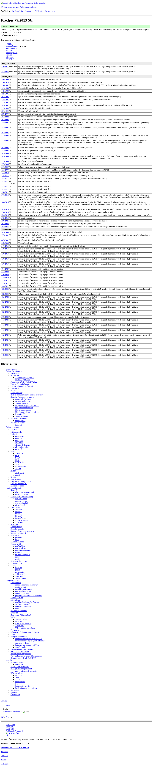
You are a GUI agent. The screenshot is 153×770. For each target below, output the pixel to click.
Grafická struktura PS (19, 484)
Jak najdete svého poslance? (21, 669)
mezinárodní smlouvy (23, 550)
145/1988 (5, 91)
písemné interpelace (22, 555)
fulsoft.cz (9, 57)
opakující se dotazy (22, 643)
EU (16, 684)
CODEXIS (10, 59)
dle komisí (19, 443)
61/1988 (5, 88)
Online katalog (20, 421)
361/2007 (5, 167)
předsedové (19, 473)
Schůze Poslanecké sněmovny (22, 497)
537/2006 (5, 164)
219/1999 (5, 108)
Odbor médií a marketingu (25, 628)
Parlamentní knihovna (19, 418)
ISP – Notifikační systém (20, 652)
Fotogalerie (15, 630)
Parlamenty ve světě (22, 686)
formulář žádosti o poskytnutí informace (30, 641)
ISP (2, 717)
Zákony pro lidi (11, 53)
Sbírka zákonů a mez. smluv (45, 11)
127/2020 (5, 272)
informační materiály (23, 606)
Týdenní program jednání (24, 378)
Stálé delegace (16, 479)
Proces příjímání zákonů (20, 384)
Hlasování (14, 525)
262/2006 (5, 153)
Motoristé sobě (20, 466)
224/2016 (5, 215)
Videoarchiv (20, 522)
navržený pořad (21, 501)
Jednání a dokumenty (25, 11)
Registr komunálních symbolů (22, 649)
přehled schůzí (20, 505)
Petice (13, 634)
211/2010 (5, 173)
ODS (17, 456)
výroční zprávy (21, 647)
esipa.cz (9, 55)
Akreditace (19, 626)
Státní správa (20, 682)
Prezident (18, 675)
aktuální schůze (21, 499)
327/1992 (5, 235)
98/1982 (5, 85)
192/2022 (5, 294)
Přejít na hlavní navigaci (10, 7)
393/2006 (5, 161)
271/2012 (5, 195)
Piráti (17, 460)
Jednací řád (15, 390)
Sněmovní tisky (16, 544)
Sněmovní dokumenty (19, 561)
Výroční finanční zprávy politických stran (26, 656)
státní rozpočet (20, 576)
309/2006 (5, 156)
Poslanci (14, 434)
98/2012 (5, 192)
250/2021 (5, 221)
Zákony (13, 565)
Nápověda (14, 692)
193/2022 (5, 224)
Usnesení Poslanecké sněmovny (23, 531)
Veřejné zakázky (21, 403)
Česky (8, 705)
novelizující (19, 572)
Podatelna (19, 664)
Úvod (14, 11)
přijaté (17, 570)
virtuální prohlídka (22, 593)
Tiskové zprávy (21, 619)
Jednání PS (15, 375)
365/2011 (5, 178)
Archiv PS (14, 613)
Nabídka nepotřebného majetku (27, 412)
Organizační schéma (23, 399)
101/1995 (5, 97)
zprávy (17, 557)
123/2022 (5, 289)
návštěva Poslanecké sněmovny (27, 602)
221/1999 (5, 111)
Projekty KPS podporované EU (27, 406)
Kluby (13, 451)
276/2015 (5, 212)
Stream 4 (18, 516)
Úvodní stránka (11, 369)
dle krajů (18, 449)
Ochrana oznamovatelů (24, 408)
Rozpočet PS (20, 414)
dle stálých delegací (22, 445)
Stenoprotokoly (16, 527)
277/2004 (5, 140)
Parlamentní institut (18, 423)
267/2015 (5, 209)
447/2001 (5, 240)
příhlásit (8, 717)
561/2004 (5, 148)
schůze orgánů (20, 587)
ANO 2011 (19, 454)
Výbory (13, 471)
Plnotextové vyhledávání (12, 712)
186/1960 (5, 79)
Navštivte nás (16, 583)
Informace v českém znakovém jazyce (25, 632)
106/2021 (5, 286)
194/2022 (5, 227)
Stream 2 (18, 512)
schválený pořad (21, 503)
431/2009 (5, 170)
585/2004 (5, 150)
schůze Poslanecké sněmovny (26, 585)
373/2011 (5, 181)
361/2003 (5, 133)
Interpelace (15, 535)
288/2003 (5, 122)
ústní (17, 540)
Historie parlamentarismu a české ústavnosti (27, 395)
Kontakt (9, 660)
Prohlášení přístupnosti (14, 731)
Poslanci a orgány (12, 427)
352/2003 (5, 128)
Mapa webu (15, 690)
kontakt (18, 608)
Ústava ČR (15, 388)
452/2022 (5, 72)
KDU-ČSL (19, 462)
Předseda (14, 429)
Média (13, 617)
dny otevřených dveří (23, 591)
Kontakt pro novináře (23, 624)
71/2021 (5, 283)
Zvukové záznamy (22, 520)
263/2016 (5, 218)
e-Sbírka (9, 44)
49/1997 (5, 105)
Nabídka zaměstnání (23, 410)
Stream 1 (18, 509)
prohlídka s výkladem (23, 589)
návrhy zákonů (21, 548)
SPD (17, 464)
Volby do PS (15, 373)
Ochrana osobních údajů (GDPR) (23, 658)
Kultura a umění (17, 598)
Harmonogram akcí (22, 380)
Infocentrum (15, 600)
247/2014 (5, 246)
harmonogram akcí (22, 494)
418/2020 (5, 277)
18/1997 (5, 100)
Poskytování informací (23, 401)
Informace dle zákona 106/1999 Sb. (15, 748)
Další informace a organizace (26, 688)
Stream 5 (18, 518)
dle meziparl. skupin (22, 447)
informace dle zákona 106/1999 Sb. (28, 639)
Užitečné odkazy (17, 673)
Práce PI (18, 425)
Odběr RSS (10, 729)
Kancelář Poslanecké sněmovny (23, 397)
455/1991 (5, 94)
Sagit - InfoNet (11, 48)
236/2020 (5, 275)
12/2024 (5, 335)
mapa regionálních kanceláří (25, 671)
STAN (17, 458)
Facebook (4, 756)
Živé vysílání (15, 507)
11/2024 (6, 320)
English (4, 701)
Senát (17, 677)
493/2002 (5, 120)
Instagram (4, 764)
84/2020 (5, 269)
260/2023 (5, 317)
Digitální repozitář (17, 529)
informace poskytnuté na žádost (27, 645)
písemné (18, 537)
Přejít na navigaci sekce (28, 7)
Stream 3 (18, 514)
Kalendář (14, 490)
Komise (13, 477)
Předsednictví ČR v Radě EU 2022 (24, 382)
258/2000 (5, 114)
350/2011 (5, 176)
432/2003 (5, 135)
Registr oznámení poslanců (21, 481)
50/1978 (5, 82)
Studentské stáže (21, 416)
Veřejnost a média (12, 581)
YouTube (4, 752)
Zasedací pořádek (17, 486)
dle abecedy (19, 436)
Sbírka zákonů (11, 46)
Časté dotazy (15, 695)
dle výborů (19, 441)
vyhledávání (20, 574)
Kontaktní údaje (17, 662)
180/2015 (5, 202)
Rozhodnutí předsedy (19, 533)
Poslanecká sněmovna (14, 371)
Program (18, 621)
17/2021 (5, 280)
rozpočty (18, 553)
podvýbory (19, 475)
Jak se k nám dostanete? (20, 667)
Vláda (17, 680)
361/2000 (5, 117)
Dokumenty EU (17, 563)
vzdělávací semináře (22, 604)
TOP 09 (18, 469)
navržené (18, 568)
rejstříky (18, 559)
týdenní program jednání (24, 492)
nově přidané (20, 546)
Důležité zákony (17, 393)
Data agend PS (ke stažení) (21, 615)
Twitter (3, 760)
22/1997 (5, 102)
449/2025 (5, 340)
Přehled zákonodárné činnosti (22, 386)
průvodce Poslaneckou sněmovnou (28, 596)
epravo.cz (9, 51)
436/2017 (5, 67)
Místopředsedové (17, 432)
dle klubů (18, 438)
